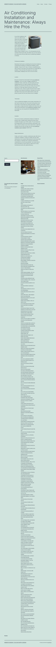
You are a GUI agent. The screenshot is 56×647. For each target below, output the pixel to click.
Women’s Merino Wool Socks (26, 631)
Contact (45, 4)
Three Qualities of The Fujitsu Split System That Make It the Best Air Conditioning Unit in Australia (27, 542)
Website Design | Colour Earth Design (15, 4)
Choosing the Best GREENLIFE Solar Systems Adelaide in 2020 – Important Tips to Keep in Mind (28, 280)
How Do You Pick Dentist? (25, 369)
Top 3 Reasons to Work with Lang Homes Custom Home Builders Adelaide (27, 553)
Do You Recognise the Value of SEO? (27, 303)
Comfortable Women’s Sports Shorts (27, 291)
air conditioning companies (32, 107)
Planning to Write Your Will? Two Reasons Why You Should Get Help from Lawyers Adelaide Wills (27, 424)
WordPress (49, 642)
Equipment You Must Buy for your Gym (28, 309)
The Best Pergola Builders (25, 485)
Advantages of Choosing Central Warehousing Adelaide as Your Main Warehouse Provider (27, 217)
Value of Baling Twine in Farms (26, 563)
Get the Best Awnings (25, 340)
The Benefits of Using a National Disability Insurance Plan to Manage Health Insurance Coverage (27, 483)
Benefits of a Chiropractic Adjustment (28, 242)
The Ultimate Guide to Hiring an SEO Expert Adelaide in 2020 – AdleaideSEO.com (27, 524)
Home (38, 4)
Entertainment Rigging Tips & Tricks (27, 308)
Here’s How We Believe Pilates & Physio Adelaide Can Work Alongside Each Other (28, 356)
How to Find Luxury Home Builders (27, 391)
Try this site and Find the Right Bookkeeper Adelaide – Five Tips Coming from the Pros (27, 560)
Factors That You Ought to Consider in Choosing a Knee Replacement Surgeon (28, 320)
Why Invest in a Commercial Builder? (27, 613)
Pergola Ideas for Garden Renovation (28, 421)
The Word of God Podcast (25, 534)
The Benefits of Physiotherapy (26, 479)
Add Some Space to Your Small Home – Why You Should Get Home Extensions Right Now (28, 213)
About (42, 4)
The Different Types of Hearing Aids (27, 490)
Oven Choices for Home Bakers (26, 415)
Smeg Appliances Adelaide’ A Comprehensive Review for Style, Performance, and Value (43, 171)
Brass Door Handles (24, 263)
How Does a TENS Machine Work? (27, 370)
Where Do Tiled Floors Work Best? (27, 609)
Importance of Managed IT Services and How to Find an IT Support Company (27, 401)
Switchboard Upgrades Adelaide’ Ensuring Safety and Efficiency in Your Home (44, 178)
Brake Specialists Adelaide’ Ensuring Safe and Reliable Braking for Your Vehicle (44, 166)
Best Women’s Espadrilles (25, 258)
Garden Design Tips (24, 333)
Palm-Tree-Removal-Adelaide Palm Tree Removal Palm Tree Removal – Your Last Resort (27, 418)
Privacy (50, 4)
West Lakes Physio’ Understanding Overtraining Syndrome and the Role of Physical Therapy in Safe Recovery (44, 162)
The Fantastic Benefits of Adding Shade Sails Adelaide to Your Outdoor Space (28, 496)
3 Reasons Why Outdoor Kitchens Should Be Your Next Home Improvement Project (27, 190)
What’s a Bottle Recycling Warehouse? (28, 597)
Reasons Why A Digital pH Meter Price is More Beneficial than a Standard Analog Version (28, 442)
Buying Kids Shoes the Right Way (27, 264)
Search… (6, 158)
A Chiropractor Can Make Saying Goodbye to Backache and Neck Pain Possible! (28, 198)
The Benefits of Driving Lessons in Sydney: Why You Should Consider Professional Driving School (27, 477)
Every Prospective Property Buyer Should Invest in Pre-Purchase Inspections (27, 315)
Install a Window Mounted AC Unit (27, 403)
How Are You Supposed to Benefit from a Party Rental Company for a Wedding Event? (27, 360)
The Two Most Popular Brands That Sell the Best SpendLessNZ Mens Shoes (27, 517)
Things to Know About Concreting (27, 536)
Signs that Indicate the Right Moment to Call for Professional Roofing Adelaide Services (28, 453)
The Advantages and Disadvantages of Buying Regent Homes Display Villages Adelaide (28, 469)
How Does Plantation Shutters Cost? (27, 372)
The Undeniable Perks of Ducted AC (27, 527)
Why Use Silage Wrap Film (25, 621)
